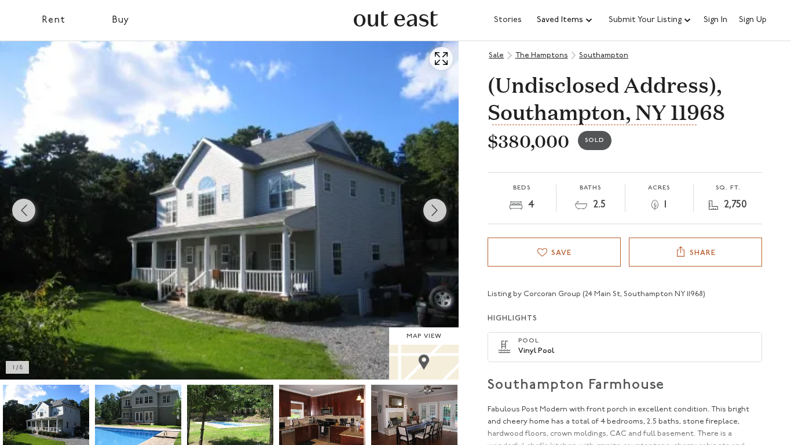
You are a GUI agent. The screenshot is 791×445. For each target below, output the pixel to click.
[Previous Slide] (23, 210)
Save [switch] (561, 253)
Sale (496, 55)
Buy (121, 20)
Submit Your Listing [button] (645, 20)
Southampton (603, 55)
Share (703, 253)
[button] (565, 20)
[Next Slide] (434, 210)
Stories (508, 20)
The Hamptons (541, 55)
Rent (53, 20)
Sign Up (753, 20)
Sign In (715, 20)
